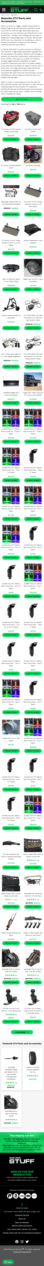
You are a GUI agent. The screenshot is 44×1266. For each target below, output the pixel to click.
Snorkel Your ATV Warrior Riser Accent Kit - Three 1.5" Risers (11, 470)
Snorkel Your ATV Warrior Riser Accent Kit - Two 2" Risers (33, 586)
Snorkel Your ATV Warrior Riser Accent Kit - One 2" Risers (11, 702)
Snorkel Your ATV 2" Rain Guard (11, 739)
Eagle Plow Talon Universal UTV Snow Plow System (33, 394)
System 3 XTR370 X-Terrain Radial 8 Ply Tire (32, 1070)
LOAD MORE (20, 1032)
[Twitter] (27, 1241)
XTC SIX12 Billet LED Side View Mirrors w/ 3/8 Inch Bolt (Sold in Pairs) (33, 318)
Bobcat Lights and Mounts (22, 1225)
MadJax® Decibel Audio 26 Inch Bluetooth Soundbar (11, 203)
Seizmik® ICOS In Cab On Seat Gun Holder (11, 970)
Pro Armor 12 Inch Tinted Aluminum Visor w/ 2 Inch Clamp (11, 243)
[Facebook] (17, 1241)
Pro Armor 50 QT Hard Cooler (33, 130)
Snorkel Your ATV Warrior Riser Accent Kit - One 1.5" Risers (11, 509)
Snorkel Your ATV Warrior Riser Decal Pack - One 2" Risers (33, 779)
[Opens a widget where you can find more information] (8, 1262)
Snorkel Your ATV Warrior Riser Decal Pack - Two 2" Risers (11, 663)
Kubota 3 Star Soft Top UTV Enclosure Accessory (22, 1233)
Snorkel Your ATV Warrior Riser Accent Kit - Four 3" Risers (33, 740)
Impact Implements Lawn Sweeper (33, 242)
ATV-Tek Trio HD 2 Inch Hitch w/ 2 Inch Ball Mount (11, 1010)
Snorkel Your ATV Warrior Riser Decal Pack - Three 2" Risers (33, 624)
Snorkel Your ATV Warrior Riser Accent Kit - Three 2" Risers (33, 431)
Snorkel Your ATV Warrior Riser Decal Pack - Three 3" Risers (33, 470)
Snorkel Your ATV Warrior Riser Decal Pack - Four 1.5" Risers (11, 779)
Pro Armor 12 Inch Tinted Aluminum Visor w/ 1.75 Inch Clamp (33, 204)
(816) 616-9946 (22, 1208)
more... (8, 15)
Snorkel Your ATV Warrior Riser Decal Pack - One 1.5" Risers (11, 586)
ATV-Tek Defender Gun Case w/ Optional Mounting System (11, 856)
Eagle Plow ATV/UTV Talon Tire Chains (33, 280)
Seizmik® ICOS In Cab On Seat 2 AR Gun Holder (33, 970)
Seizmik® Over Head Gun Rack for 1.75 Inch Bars (33, 895)
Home (3, 15)
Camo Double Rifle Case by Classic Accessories (33, 855)
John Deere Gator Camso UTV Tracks (22, 1229)
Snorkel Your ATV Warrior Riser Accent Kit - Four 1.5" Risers (11, 547)
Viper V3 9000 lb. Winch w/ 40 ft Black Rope (11, 280)
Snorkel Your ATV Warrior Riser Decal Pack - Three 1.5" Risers (11, 818)
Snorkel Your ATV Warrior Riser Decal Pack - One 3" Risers (33, 663)
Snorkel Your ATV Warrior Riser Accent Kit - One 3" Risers (33, 509)
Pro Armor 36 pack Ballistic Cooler (11, 167)
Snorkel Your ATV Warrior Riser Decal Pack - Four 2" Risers (33, 547)
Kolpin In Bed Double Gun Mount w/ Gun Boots (33, 934)
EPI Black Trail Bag (33, 165)
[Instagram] (22, 1241)
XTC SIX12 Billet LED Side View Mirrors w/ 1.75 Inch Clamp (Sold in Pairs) (33, 356)
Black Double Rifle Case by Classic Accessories (11, 895)
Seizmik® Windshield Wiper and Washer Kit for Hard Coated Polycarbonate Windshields (11, 1073)
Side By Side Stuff (16, 1249)
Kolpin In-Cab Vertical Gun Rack (11, 934)
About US (22, 1219)
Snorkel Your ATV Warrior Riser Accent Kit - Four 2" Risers (33, 818)
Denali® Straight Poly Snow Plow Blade (11, 394)
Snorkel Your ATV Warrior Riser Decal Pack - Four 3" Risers (33, 702)
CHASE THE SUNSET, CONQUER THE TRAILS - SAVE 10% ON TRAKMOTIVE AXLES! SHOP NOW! (22, 2)
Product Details (11, 139)
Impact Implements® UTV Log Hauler (11, 317)
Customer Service (22, 1215)
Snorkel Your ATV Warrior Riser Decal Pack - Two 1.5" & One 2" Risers (11, 624)
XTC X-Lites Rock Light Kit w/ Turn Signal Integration (11, 355)
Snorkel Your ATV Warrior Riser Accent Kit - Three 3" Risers (11, 431)
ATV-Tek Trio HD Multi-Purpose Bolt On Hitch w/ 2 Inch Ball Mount (33, 1011)
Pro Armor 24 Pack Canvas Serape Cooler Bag (11, 130)
